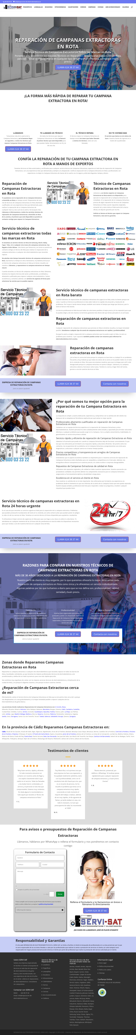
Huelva (52, 712)
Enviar (60, 894)
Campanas (91, 7)
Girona (25, 712)
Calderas (125, 7)
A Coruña (58, 707)
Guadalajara (38, 712)
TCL (92, 1014)
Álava (64, 707)
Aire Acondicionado (113, 7)
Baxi (76, 969)
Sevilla (4, 716)
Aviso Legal (102, 963)
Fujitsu (77, 982)
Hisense (76, 988)
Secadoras (48, 7)
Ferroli (72, 982)
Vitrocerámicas (60, 7)
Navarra (40, 714)
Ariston (72, 969)
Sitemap (102, 973)
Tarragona (14, 716)
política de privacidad (46, 904)
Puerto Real (28, 736)
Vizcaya (60, 716)
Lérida (8, 714)
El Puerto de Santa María (41, 734)
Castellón (76, 709)
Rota (45, 736)
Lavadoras (17, 7)
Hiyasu (87, 988)
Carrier (81, 972)
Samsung (73, 1014)
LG (92, 996)
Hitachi (82, 988)
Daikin (76, 977)
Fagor (85, 980)
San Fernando (51, 736)
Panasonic (85, 1006)
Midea (88, 998)
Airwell (77, 966)
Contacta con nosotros (114, 383)
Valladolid (54, 716)
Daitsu (81, 977)
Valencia (47, 716)
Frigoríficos (27, 7)
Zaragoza (72, 716)
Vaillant (82, 1020)
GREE (88, 982)
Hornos (83, 7)
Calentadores (73, 7)
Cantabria (69, 709)
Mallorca (29, 714)
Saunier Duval (83, 1012)
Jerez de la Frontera (69, 734)
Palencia (53, 714)
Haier (71, 988)
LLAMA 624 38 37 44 (68, 67)
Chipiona (15, 734)
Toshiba (72, 1020)
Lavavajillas (38, 7)
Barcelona (46, 709)
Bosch (72, 972)
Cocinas (100, 7)
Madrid (17, 714)
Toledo (41, 716)
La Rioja (67, 712)
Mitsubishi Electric (76, 1001)
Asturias (23, 709)
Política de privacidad (106, 966)
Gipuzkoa (46, 712)
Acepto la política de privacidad (28, 890)
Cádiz (63, 709)
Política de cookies (105, 970)
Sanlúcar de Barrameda (102, 736)
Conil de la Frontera (122, 732)
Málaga (22, 714)
